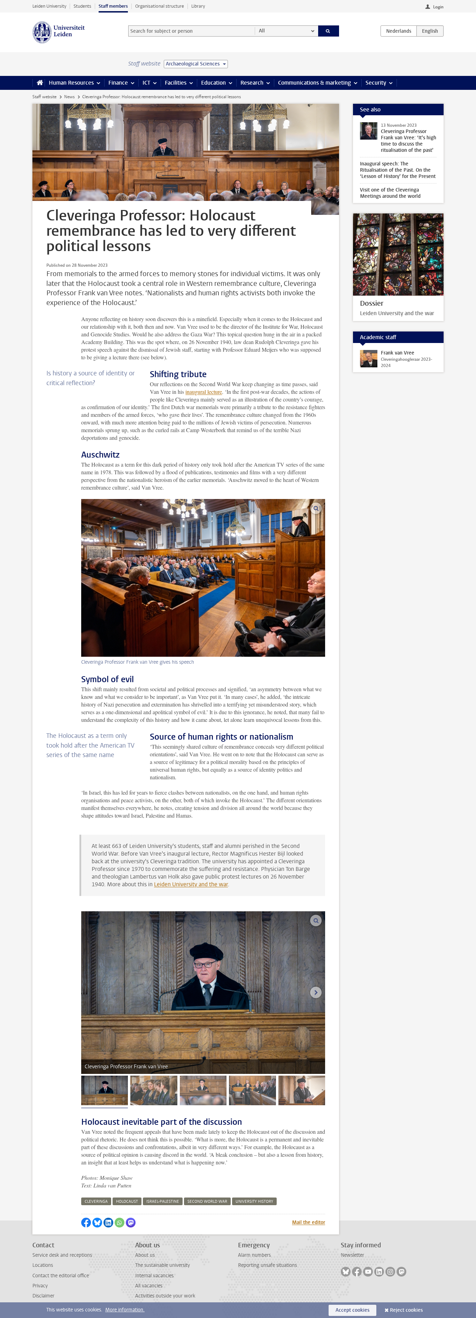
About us (145, 1255)
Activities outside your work (165, 1296)
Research (251, 82)
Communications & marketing (314, 82)
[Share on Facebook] (86, 1222)
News (69, 97)
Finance (118, 82)
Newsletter (352, 1255)
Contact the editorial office (60, 1275)
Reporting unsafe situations (267, 1265)
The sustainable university (162, 1265)
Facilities (175, 82)
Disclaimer (43, 1296)
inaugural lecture (203, 391)
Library (198, 6)
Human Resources (71, 82)
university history (254, 1201)
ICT (146, 82)
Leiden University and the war (191, 884)
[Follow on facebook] (357, 1272)
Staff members (113, 6)
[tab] (104, 1090)
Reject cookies (406, 1310)
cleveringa (96, 1201)
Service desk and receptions (62, 1255)
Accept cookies (352, 1310)
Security (376, 82)
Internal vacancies (154, 1275)
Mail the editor (308, 1222)
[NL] (399, 31)
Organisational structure (159, 6)
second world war (207, 1201)
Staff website (44, 97)
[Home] (38, 83)
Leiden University (49, 6)
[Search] (328, 31)
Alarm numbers (254, 1255)
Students (82, 6)
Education (213, 82)
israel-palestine (162, 1201)
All (262, 31)
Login (438, 7)
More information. (125, 1310)
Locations (42, 1265)
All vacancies (148, 1285)
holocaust (127, 1201)
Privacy (40, 1285)
